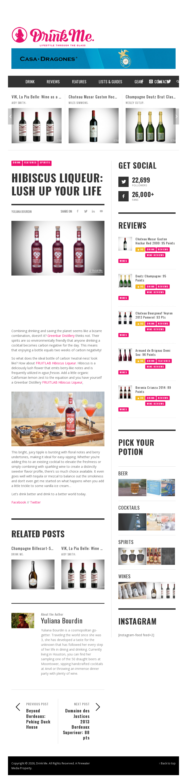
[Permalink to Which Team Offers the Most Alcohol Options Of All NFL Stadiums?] (168, 487)
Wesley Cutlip (77, 103)
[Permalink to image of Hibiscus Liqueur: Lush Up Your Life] (57, 248)
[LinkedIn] (159, 81)
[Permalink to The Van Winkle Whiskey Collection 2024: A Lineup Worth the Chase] (154, 556)
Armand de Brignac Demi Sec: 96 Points (152, 352)
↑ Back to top (167, 763)
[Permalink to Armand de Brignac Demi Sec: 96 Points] (125, 355)
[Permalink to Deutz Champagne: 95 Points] (125, 280)
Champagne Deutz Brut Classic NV (98, 97)
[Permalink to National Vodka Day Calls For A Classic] (154, 521)
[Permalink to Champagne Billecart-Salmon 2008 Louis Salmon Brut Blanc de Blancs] (33, 574)
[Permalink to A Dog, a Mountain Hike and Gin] (168, 556)
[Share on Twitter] (85, 211)
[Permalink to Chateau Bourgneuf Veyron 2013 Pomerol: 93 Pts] (125, 317)
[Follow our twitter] (123, 182)
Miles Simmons (21, 103)
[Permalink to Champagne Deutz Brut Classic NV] (94, 125)
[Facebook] (142, 81)
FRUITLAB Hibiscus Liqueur (56, 363)
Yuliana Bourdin (21, 211)
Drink (17, 162)
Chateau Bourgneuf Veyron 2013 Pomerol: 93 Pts (154, 315)
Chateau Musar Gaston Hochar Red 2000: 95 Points (55, 97)
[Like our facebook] (123, 196)
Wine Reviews (155, 255)
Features (30, 162)
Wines (123, 260)
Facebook (18, 502)
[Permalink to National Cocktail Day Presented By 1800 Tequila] (132, 521)
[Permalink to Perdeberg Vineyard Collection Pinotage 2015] (151, 125)
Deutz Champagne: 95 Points (150, 277)
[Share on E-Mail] (101, 211)
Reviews (163, 249)
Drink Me (17, 554)
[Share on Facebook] (77, 211)
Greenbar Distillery (61, 335)
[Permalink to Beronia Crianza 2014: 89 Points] (125, 392)
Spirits (45, 162)
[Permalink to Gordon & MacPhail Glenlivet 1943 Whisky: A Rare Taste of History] (132, 556)
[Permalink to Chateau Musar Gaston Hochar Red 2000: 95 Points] (37, 125)
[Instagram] (151, 81)
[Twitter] (168, 81)
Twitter (35, 502)
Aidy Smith (68, 554)
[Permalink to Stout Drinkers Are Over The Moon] (154, 487)
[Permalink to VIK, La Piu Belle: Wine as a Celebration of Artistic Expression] (82, 574)
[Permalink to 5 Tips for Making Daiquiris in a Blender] (168, 521)
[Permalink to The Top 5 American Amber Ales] (132, 487)
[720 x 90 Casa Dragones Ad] (93, 58)
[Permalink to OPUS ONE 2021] (132, 590)
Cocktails (129, 507)
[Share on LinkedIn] (93, 211)
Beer (123, 473)
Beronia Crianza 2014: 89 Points (153, 389)
